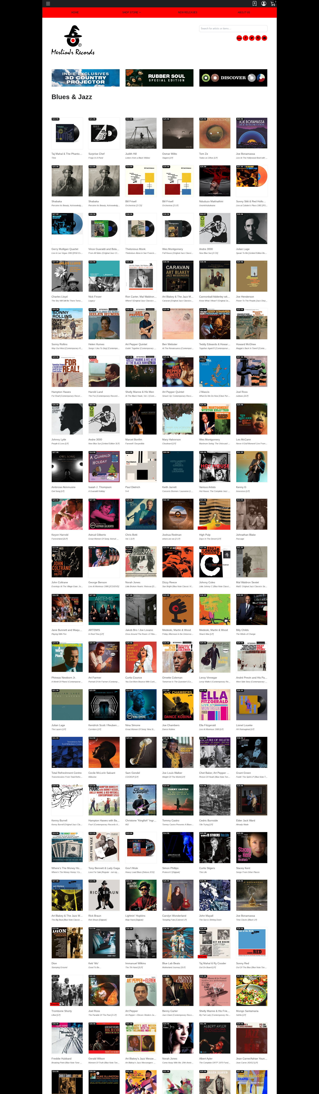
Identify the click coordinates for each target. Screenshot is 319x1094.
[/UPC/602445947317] (214, 690)
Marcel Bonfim (133, 425)
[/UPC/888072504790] (251, 548)
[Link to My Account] (264, 4)
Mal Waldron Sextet (247, 568)
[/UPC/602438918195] (104, 976)
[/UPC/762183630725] (214, 881)
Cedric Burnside (208, 806)
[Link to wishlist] (254, 4)
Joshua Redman (171, 520)
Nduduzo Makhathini (211, 187)
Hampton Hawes (61, 378)
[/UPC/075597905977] (67, 452)
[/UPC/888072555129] (67, 357)
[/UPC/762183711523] (177, 738)
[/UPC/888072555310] (104, 357)
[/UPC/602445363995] (67, 738)
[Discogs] (239, 38)
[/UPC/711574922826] (67, 928)
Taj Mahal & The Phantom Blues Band (74, 139)
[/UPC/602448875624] (251, 500)
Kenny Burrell (59, 806)
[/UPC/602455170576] (141, 690)
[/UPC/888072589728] (214, 309)
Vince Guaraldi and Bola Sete (105, 235)
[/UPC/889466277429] (141, 881)
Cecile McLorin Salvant (101, 759)
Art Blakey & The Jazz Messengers (182, 282)
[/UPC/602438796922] (67, 976)
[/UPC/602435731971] (67, 783)
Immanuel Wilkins (135, 949)
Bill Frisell (130, 187)
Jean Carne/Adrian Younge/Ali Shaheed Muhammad (266, 1044)
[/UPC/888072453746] (141, 643)
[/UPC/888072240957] (177, 976)
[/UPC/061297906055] (251, 119)
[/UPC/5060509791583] (251, 690)
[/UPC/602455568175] (104, 543)
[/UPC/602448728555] (104, 595)
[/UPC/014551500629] (177, 786)
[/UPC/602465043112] (67, 167)
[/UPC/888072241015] (104, 786)
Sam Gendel (132, 759)
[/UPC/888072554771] (177, 357)
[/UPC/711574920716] (251, 881)
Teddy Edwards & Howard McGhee (219, 330)
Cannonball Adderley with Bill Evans (220, 282)
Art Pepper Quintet (136, 330)
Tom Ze (203, 139)
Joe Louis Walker (172, 759)
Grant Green (243, 759)
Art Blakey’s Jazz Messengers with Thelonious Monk (155, 1044)
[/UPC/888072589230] (141, 309)
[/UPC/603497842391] (141, 1024)
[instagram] (258, 38)
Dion (54, 949)
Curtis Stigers (207, 854)
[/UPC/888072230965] (141, 976)
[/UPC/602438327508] (141, 928)
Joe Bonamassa (245, 139)
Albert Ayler (205, 1044)
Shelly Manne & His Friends (215, 997)
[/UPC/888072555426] (251, 309)
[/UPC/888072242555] (251, 976)
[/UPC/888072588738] (104, 309)
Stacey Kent (243, 854)
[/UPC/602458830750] (251, 214)
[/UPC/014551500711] (177, 881)
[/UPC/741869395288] (251, 162)
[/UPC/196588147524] (214, 214)
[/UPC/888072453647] (177, 309)
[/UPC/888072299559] (104, 928)
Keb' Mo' (93, 949)
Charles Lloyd (60, 282)
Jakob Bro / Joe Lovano (139, 616)
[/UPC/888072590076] (67, 309)
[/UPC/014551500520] (141, 786)
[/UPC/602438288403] (214, 1071)
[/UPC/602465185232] (214, 167)
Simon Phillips (170, 854)
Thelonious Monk (135, 235)
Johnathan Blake (246, 520)
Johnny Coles (207, 568)
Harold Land (95, 378)
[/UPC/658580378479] (104, 881)
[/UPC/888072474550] (177, 643)
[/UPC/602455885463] (104, 500)
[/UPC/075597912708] (177, 1071)
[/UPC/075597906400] (104, 738)
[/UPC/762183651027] (177, 833)
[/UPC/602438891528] (177, 928)
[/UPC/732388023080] (67, 119)
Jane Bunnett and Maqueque (68, 616)
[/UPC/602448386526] (141, 595)
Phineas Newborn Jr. (64, 663)
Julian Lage (243, 235)
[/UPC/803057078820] (67, 594)
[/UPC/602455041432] (177, 548)
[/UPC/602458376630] (251, 357)
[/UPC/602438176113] (67, 881)
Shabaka (57, 187)
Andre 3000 (206, 235)
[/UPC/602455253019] (177, 500)
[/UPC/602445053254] (177, 452)
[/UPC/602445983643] (177, 690)
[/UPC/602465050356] (104, 167)
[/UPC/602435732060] (104, 1024)
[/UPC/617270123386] (251, 405)
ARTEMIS (94, 616)
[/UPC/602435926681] (214, 738)
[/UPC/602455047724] (141, 548)
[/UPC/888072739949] (104, 214)
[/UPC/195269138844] (214, 833)
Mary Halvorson (171, 425)
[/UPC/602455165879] (141, 500)
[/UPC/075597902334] (177, 405)
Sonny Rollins (59, 330)
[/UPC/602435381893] (251, 928)
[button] (131, 12)
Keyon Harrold (60, 520)
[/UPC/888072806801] (104, 119)
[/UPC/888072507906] (67, 405)
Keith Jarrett (169, 473)
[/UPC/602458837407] (177, 167)
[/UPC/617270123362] (214, 405)
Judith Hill (131, 139)
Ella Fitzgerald (207, 711)
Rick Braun (94, 901)
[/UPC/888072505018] (104, 643)
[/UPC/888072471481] (214, 643)
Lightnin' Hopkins (135, 901)
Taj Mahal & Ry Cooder (212, 949)
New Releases (187, 12)
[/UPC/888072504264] (67, 643)
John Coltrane (60, 568)
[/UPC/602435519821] (67, 1024)
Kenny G (241, 473)
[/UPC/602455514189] (67, 548)
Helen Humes (96, 330)
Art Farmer (94, 663)
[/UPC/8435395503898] (214, 119)
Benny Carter (170, 997)
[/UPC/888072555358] (141, 357)
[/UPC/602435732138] (251, 738)
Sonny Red (242, 949)
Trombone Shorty (62, 997)
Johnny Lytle (59, 425)
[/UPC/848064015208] (214, 595)
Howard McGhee (246, 330)
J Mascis (204, 378)
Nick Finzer (95, 282)
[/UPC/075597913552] (214, 928)
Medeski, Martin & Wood (176, 616)
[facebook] (245, 38)
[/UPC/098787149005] (67, 1071)
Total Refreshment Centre (67, 759)
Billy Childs (242, 616)
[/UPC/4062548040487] (251, 1024)
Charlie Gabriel (60, 1092)
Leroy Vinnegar (208, 663)
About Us (244, 12)
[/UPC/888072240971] (214, 976)
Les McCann (243, 425)
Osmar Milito (169, 139)
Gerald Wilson (96, 1044)
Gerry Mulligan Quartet (65, 235)
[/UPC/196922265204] (141, 119)
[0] (273, 4)
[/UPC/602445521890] (104, 690)
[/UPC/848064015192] (177, 595)
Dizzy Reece (169, 568)
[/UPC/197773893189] (141, 405)
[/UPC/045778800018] (214, 500)
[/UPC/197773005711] (141, 452)
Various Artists (207, 473)
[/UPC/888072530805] (214, 452)
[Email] (264, 38)
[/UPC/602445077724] (177, 1024)
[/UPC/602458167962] (67, 262)
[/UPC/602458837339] (141, 167)
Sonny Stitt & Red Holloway (252, 187)
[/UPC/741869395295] (67, 210)
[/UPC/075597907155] (141, 738)
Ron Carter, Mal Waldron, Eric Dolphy (147, 282)
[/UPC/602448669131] (67, 690)
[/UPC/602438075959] (104, 1071)
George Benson (97, 568)
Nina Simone (132, 711)
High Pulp (204, 520)
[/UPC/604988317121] (67, 833)
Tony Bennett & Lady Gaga (104, 854)
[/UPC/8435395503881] (177, 119)
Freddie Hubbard (61, 1044)
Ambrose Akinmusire (64, 473)
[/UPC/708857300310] (251, 833)
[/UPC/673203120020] (251, 595)
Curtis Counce (133, 663)
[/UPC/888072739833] (177, 214)
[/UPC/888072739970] (141, 214)
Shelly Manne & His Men (139, 378)
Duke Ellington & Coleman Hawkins (108, 1092)
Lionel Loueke (244, 711)
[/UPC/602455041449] (214, 548)
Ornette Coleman (172, 663)
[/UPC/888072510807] (251, 452)
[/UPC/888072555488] (141, 262)
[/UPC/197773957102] (104, 452)
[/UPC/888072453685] (251, 643)
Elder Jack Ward (245, 806)
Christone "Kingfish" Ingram (141, 806)
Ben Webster (169, 330)
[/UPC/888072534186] (251, 262)
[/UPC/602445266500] (251, 1071)
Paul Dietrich (132, 473)
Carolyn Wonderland (174, 901)
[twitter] (252, 38)
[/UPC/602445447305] (141, 1071)
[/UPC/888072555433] (214, 262)
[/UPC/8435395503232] (214, 1024)
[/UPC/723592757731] (214, 786)
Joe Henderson (245, 282)
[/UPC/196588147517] (104, 405)
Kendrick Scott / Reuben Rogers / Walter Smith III (117, 711)
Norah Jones (132, 568)
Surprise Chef (96, 139)
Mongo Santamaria (247, 997)
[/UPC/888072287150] (141, 833)
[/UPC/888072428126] (67, 500)
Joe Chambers (170, 711)
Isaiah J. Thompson (100, 473)
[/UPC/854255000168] (251, 786)
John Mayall (206, 901)
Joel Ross (242, 378)
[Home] (73, 39)
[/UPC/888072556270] (177, 262)
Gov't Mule (131, 854)
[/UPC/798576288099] (104, 262)
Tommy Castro (170, 806)
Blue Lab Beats (171, 949)
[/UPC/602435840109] (104, 833)
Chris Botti (131, 520)
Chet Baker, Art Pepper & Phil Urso (219, 759)
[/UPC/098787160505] (214, 357)
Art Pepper (131, 997)
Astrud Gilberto (97, 520)
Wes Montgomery (172, 235)
